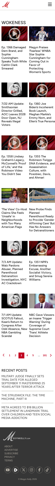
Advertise (11, 450)
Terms (8, 460)
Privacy (9, 457)
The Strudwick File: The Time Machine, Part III (23, 397)
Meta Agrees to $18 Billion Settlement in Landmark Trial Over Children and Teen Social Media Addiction (26, 413)
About (8, 446)
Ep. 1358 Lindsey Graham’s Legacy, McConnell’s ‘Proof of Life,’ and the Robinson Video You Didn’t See (13, 165)
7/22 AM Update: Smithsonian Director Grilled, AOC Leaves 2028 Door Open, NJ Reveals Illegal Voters (13, 114)
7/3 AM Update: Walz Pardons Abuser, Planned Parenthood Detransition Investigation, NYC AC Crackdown (14, 272)
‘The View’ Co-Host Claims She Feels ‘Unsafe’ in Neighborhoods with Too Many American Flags (14, 218)
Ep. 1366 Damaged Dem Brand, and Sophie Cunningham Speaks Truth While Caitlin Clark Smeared (14, 58)
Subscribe (11, 453)
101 (45, 355)
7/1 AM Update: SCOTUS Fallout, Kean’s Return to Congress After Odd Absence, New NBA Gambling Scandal (14, 325)
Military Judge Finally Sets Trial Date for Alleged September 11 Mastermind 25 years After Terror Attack (23, 381)
